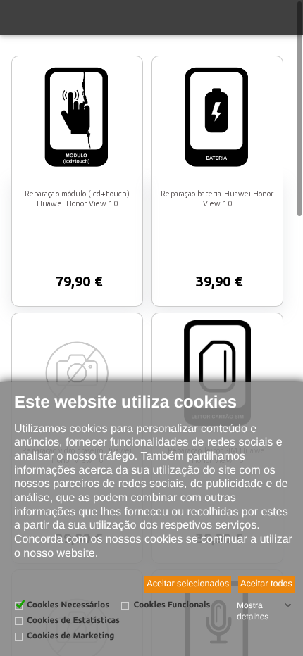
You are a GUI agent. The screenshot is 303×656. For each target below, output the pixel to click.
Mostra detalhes (252, 611)
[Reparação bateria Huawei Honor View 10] (217, 116)
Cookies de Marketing (70, 636)
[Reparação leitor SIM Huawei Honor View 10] (217, 373)
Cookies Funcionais (171, 605)
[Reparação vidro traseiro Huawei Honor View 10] (77, 373)
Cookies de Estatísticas (73, 620)
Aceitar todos (266, 583)
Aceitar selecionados (188, 583)
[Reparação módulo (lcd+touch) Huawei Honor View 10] (77, 116)
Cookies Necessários (68, 605)
